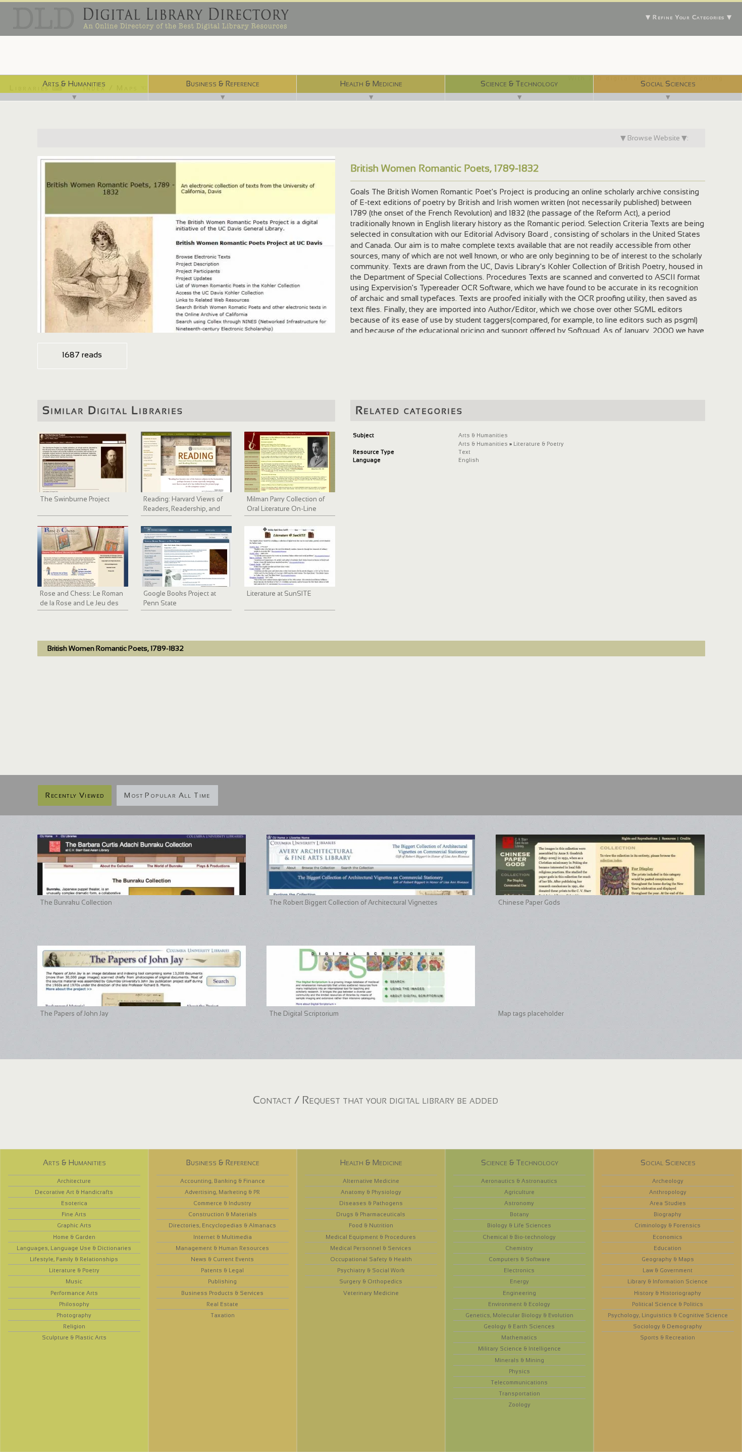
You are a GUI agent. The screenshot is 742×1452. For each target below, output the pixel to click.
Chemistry (519, 1248)
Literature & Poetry (538, 444)
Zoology (519, 1405)
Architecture (74, 1181)
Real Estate (222, 1304)
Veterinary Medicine (371, 1293)
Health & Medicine (371, 83)
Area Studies (668, 1203)
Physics (519, 1371)
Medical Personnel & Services (370, 1248)
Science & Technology (519, 83)
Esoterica (74, 1203)
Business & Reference (222, 83)
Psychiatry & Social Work (371, 1270)
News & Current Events (222, 1259)
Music (74, 1281)
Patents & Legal (222, 1270)
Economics (667, 1237)
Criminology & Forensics (667, 1225)
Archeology (667, 1181)
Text (464, 452)
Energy (519, 1281)
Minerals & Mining (519, 1360)
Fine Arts (74, 1214)
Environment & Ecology (519, 1304)
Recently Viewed (74, 795)
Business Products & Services (222, 1293)
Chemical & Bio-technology (519, 1237)
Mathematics (519, 1337)
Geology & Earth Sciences (519, 1326)
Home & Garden (74, 1237)
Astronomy (519, 1203)
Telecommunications (519, 1382)
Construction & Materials (222, 1214)
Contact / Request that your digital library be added (375, 1100)
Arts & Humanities (73, 83)
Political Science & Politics (667, 1304)
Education (667, 1248)
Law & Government (668, 1270)
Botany (519, 1214)
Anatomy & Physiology (371, 1192)
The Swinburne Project (75, 499)
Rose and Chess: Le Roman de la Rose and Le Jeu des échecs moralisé (81, 603)
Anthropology (667, 1192)
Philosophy (74, 1304)
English (468, 460)
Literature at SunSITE (279, 593)
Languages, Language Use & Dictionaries (74, 1248)
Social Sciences (668, 83)
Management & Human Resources (222, 1248)
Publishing (222, 1281)
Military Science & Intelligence (519, 1348)
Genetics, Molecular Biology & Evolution (519, 1315)
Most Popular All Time (167, 795)
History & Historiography (667, 1293)
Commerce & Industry (222, 1203)
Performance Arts (74, 1293)
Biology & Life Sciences (519, 1225)
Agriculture (519, 1192)
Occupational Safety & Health (371, 1259)
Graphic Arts (74, 1225)
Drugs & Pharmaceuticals (370, 1214)
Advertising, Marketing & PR (222, 1192)
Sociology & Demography (667, 1326)
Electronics (519, 1270)
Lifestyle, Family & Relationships (74, 1259)
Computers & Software (519, 1259)
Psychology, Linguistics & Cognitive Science (668, 1315)
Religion (74, 1326)
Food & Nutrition (371, 1225)
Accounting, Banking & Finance (222, 1181)
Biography (667, 1214)
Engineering (519, 1293)
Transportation (519, 1393)
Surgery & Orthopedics (370, 1281)
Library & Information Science (667, 1281)
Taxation (222, 1315)
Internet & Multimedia (222, 1237)
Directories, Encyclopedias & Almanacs (222, 1225)
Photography (74, 1315)
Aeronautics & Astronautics (519, 1181)
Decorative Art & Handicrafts (74, 1192)
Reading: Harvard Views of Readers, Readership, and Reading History (183, 509)
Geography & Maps (668, 1259)
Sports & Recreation (667, 1337)
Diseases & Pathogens (371, 1203)
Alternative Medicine (371, 1181)
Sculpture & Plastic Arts (74, 1337)
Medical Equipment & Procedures (371, 1237)
